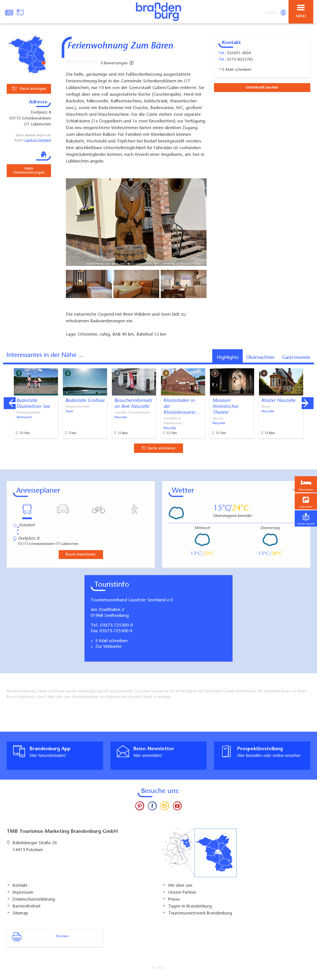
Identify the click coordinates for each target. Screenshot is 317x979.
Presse (174, 899)
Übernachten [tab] (260, 357)
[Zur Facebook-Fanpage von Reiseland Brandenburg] (152, 807)
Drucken (62, 936)
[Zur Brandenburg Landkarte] (199, 855)
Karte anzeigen (32, 89)
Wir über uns (180, 886)
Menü (301, 16)
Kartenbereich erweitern (285, 365)
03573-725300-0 (116, 625)
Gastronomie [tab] (296, 357)
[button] (306, 501)
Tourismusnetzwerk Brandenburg (200, 913)
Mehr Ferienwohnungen (29, 171)
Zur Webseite (108, 647)
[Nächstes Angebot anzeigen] (308, 403)
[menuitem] (271, 13)
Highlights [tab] (228, 357)
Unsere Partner (182, 892)
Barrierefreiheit (26, 906)
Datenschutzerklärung (34, 899)
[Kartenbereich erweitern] (310, 365)
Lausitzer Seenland (38, 140)
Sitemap (20, 913)
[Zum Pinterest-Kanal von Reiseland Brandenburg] (139, 807)
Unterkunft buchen (262, 88)
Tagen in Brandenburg (190, 906)
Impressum (23, 892)
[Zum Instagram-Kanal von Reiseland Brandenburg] (164, 807)
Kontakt (20, 886)
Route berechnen (80, 555)
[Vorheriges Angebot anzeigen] (10, 403)
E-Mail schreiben (111, 641)
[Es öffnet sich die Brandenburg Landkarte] (21, 12)
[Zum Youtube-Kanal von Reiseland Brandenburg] (177, 807)
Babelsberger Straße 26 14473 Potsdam (35, 846)
